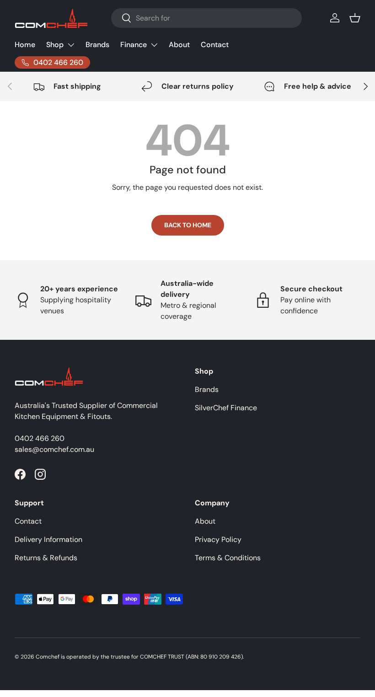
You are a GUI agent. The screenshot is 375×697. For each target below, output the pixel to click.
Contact (215, 44)
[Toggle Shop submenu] (70, 44)
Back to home (187, 225)
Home (25, 44)
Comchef (47, 656)
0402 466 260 (39, 438)
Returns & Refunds (46, 558)
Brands (97, 44)
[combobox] (206, 18)
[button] (355, 18)
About (179, 44)
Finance (133, 44)
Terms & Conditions (228, 558)
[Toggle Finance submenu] (154, 44)
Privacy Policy (218, 539)
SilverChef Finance (226, 408)
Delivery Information (48, 539)
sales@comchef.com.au (54, 449)
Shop (55, 44)
